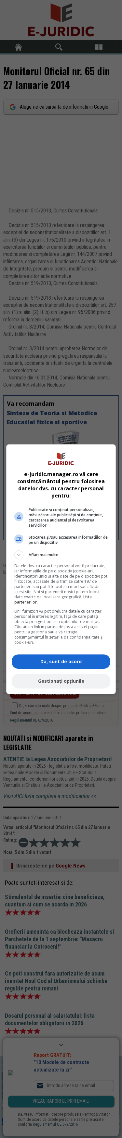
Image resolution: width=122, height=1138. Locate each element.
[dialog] (61, 569)
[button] (61, 554)
